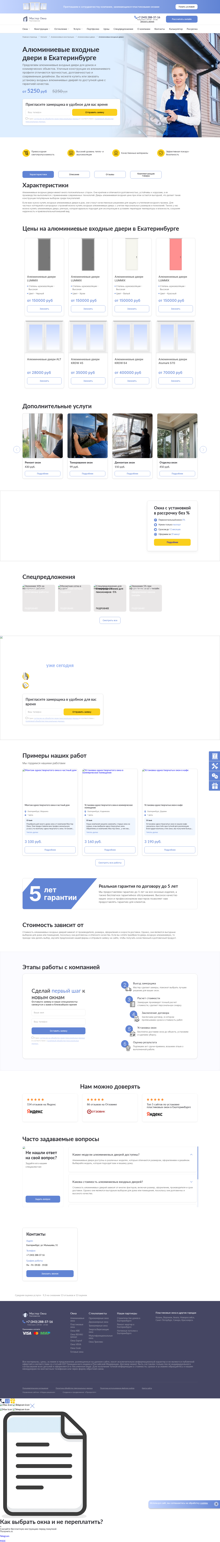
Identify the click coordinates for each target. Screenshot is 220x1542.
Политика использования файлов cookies (117, 1388)
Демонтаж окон (125, 462)
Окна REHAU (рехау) (76, 1335)
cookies (204, 1503)
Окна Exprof (76, 1340)
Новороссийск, (187, 1317)
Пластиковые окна (76, 1325)
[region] (133, 1176)
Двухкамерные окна (98, 1322)
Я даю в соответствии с (58, 1041)
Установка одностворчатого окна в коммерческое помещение (109, 806)
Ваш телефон (34, 112)
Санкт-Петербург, (164, 1320)
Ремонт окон (33, 462)
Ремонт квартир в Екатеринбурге (125, 1325)
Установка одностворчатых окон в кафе (163, 805)
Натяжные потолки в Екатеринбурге (127, 1332)
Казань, (159, 1317)
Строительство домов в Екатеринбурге (128, 1319)
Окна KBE (75, 1330)
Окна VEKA (75, 1344)
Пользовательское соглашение (35, 1388)
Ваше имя (39, 1012)
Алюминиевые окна (77, 1319)
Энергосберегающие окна (99, 1330)
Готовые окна (76, 1352)
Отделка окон (168, 462)
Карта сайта (147, 1388)
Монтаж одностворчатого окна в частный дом (47, 805)
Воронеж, (168, 1317)
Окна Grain (75, 1348)
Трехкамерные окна (98, 1325)
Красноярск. (187, 1320)
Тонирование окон (81, 462)
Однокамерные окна (99, 1318)
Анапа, (176, 1317)
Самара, (177, 1320)
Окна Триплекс (96, 1341)
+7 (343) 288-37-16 (35, 1255)
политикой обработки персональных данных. (45, 721)
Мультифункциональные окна (101, 1336)
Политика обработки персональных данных (74, 1388)
